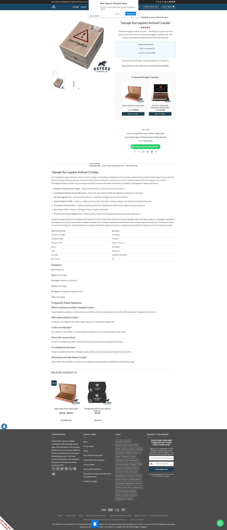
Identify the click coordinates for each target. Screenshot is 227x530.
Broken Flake (133, 445)
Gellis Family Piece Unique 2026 (66, 409)
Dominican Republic (122, 464)
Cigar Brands (138, 133)
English (133, 464)
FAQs (85, 451)
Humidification (121, 476)
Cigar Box (131, 137)
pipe (124, 487)
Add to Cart (133, 114)
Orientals (138, 483)
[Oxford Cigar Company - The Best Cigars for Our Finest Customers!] (60, 7)
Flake (140, 464)
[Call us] (167, 2)
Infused (138, 476)
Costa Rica (119, 460)
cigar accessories (128, 449)
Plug (117, 491)
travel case (132, 495)
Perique (118, 487)
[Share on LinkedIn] (152, 152)
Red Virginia (125, 491)
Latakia (118, 479)
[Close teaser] (15, 527)
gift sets (136, 468)
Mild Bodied (120, 483)
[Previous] (55, 45)
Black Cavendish (121, 445)
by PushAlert (95, 16)
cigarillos (129, 453)
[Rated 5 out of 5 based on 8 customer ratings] (145, 27)
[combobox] (152, 464)
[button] (168, 7)
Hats (126, 472)
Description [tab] (94, 166)
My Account (88, 446)
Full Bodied (144, 137)
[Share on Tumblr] (156, 152)
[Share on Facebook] (135, 152)
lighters (125, 479)
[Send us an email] (165, 2)
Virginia (129, 499)
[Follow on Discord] (174, 2)
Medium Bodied (153, 137)
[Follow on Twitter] (62, 469)
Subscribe (131, 13)
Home (76, 7)
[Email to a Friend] (143, 152)
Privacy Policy (89, 464)
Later (118, 13)
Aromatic (119, 441)
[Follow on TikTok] (161, 2)
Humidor (131, 476)
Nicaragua (162, 137)
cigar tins (125, 456)
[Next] (107, 45)
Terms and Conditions (92, 469)
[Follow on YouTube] (172, 2)
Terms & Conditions (156, 474)
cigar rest (137, 453)
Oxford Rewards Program (93, 460)
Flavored (119, 468)
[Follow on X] (163, 2)
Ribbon (133, 491)
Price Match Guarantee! (93, 455)
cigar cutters (120, 453)
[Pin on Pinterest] (148, 152)
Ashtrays (127, 441)
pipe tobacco (138, 487)
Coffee (133, 456)
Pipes (130, 487)
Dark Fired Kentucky (132, 460)
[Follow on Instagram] (158, 2)
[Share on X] (139, 152)
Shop (83, 7)
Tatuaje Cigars (159, 133)
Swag (125, 495)
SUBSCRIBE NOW (161, 469)
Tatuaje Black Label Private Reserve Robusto (97, 410)
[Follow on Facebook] (156, 2)
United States (120, 499)
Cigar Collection (149, 133)
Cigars (137, 137)
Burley (118, 449)
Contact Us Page (90, 481)
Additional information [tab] (113, 166)
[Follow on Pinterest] (170, 2)
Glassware (119, 472)
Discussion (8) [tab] (132, 166)
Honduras (134, 472)
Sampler (118, 495)
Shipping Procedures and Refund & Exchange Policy (97, 475)
